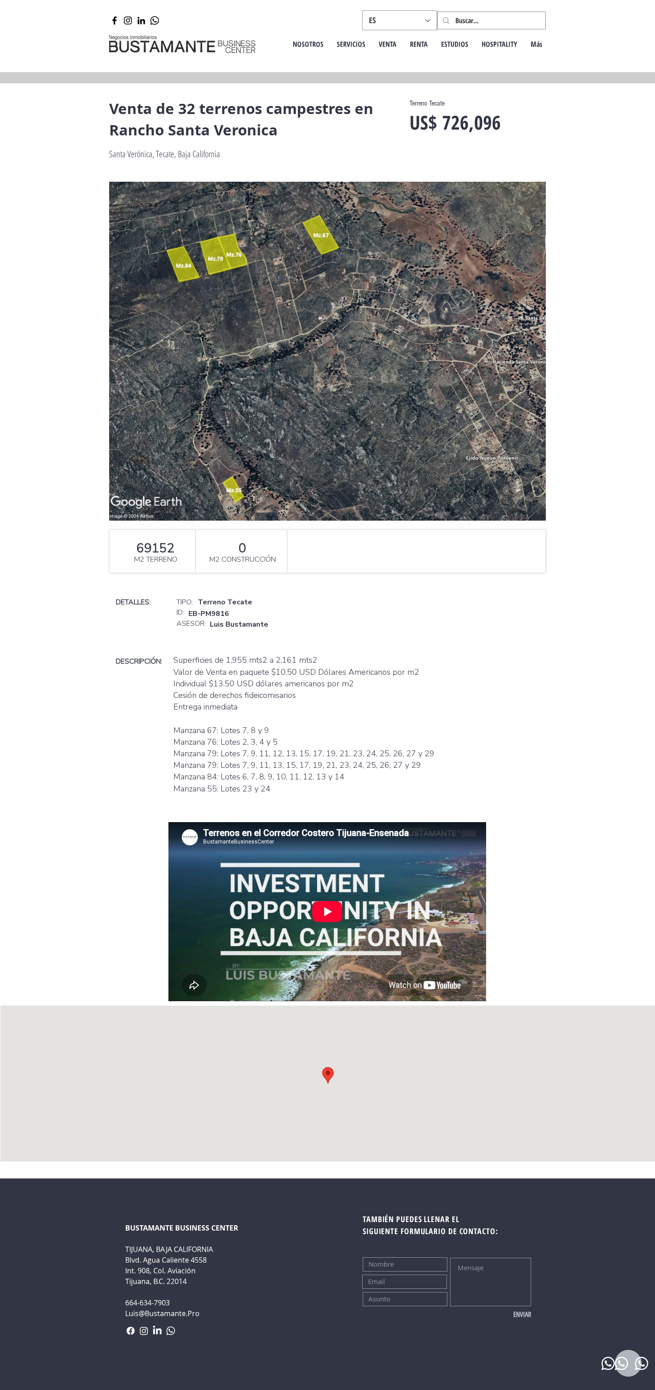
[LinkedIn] (141, 20)
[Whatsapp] (154, 20)
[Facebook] (114, 20)
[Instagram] (128, 20)
